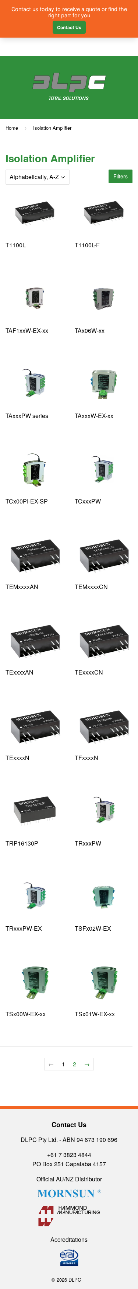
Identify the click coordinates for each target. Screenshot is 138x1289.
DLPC (74, 1279)
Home (12, 127)
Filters (120, 176)
